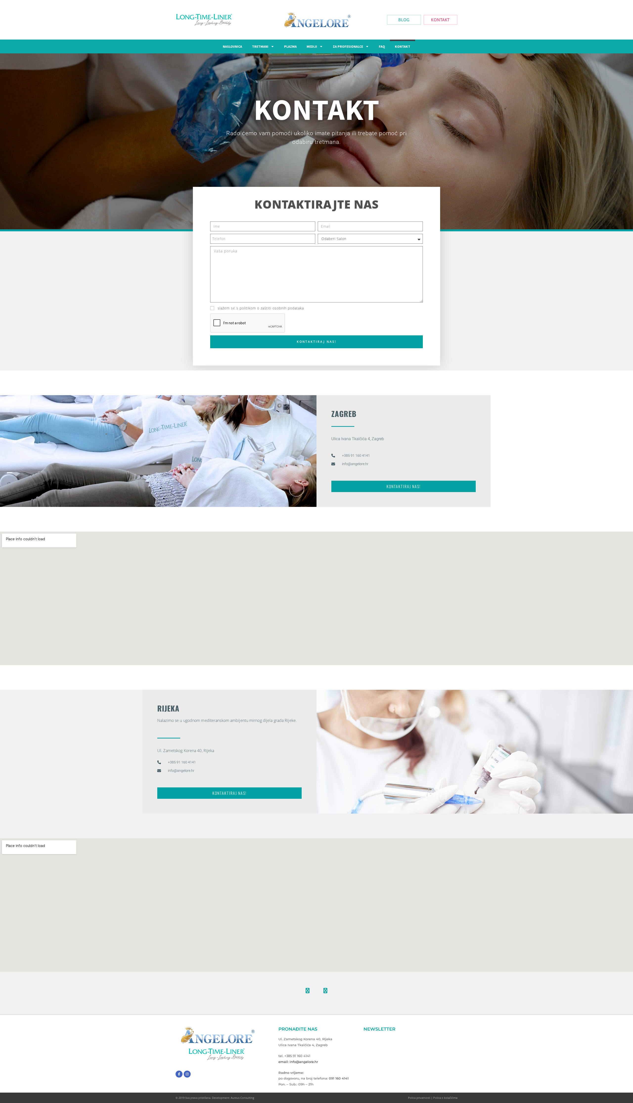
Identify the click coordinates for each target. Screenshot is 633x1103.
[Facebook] (307, 990)
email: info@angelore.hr (298, 1062)
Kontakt (402, 46)
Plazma (290, 46)
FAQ (382, 46)
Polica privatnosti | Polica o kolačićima (432, 1098)
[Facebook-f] (179, 1074)
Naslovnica (232, 46)
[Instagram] (325, 990)
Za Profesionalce (348, 46)
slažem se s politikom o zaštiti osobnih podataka (261, 308)
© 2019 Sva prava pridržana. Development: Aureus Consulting (215, 1098)
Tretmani (260, 46)
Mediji (312, 46)
